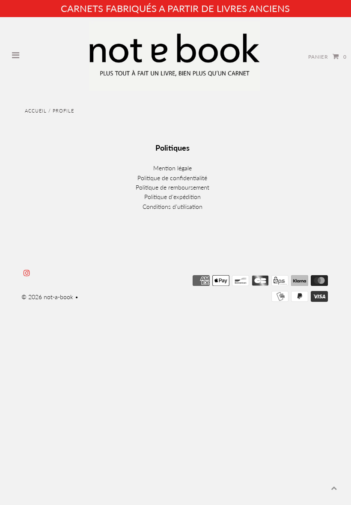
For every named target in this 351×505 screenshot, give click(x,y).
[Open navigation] (16, 56)
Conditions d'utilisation (172, 206)
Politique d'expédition (172, 196)
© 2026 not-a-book (47, 296)
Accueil (36, 110)
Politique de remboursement (172, 187)
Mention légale (172, 168)
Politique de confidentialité (172, 177)
